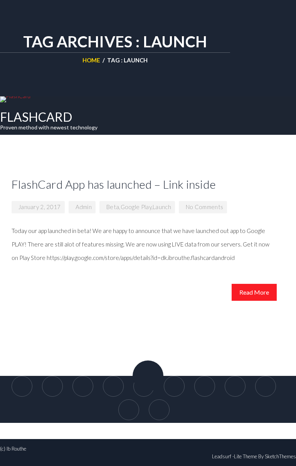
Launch (162, 206)
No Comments (204, 206)
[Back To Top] (148, 375)
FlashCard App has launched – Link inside (114, 184)
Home (91, 60)
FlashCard (36, 116)
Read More (254, 292)
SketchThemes (280, 456)
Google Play (136, 206)
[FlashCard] (15, 99)
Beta (112, 206)
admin (84, 206)
